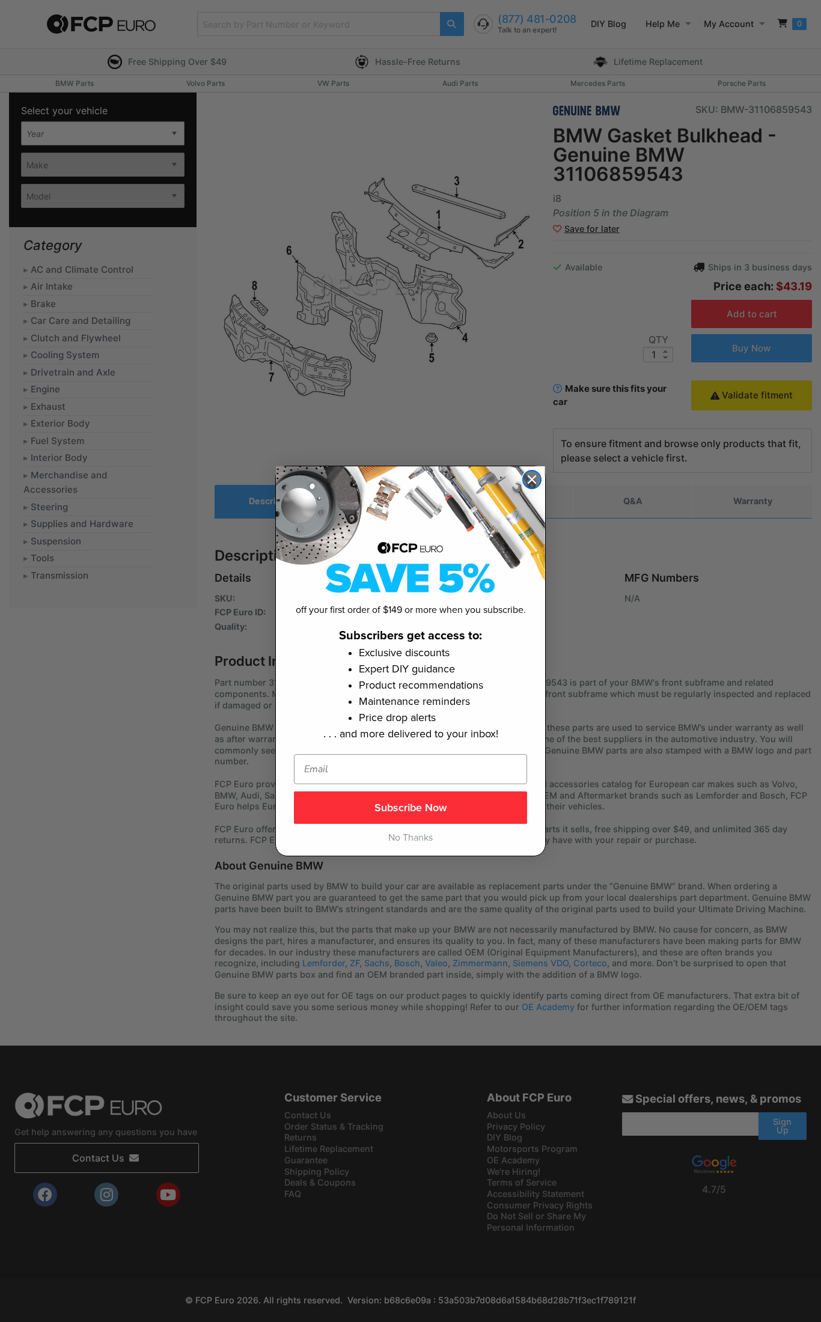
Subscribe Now (410, 807)
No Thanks (410, 838)
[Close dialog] (532, 480)
